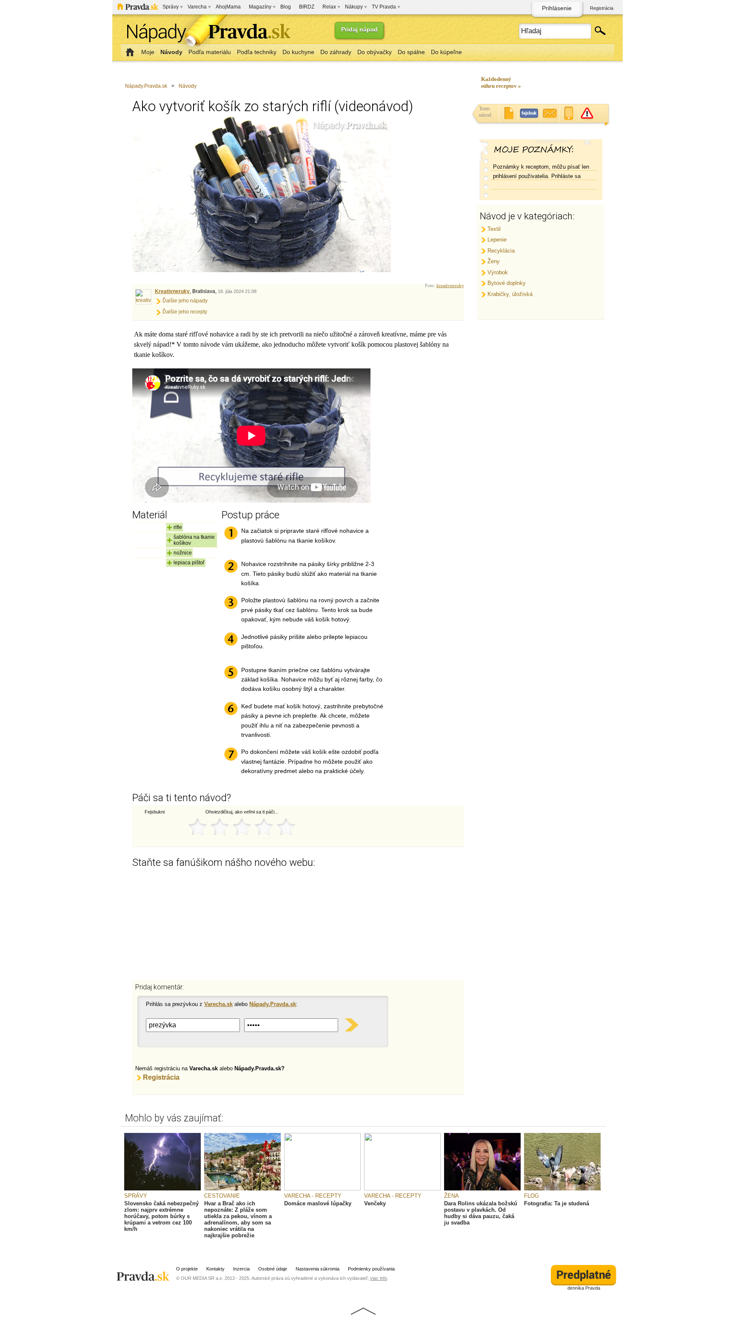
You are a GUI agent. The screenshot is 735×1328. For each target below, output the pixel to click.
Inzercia (241, 1268)
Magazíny (260, 7)
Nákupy (354, 7)
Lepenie (497, 239)
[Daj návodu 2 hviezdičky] (219, 827)
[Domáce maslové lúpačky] (322, 1189)
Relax (329, 7)
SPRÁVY (135, 1196)
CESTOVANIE (222, 1196)
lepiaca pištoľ (189, 563)
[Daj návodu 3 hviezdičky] (242, 827)
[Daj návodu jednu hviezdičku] (197, 827)
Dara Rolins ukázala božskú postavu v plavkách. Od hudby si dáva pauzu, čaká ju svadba (480, 1213)
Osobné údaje (272, 1268)
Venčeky (375, 1203)
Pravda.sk (138, 6)
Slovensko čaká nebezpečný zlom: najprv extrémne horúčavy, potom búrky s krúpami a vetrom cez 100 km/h (161, 1216)
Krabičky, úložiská (510, 294)
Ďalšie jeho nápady (185, 301)
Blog (285, 7)
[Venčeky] (402, 1189)
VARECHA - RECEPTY (313, 1196)
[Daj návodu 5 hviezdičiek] (286, 827)
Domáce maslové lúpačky (317, 1203)
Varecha (197, 7)
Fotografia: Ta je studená (556, 1203)
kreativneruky (450, 285)
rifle (178, 527)
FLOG (531, 1196)
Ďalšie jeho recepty (184, 312)
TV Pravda (384, 7)
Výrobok (497, 272)
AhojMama (228, 7)
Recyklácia (501, 250)
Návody (188, 86)
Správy (170, 7)
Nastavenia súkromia (317, 1268)
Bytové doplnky (506, 283)
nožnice (183, 553)
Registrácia (601, 8)
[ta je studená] (562, 1189)
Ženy (493, 261)
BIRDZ (306, 7)
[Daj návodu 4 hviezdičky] (264, 827)
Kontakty (215, 1268)
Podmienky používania (371, 1268)
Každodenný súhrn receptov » (501, 82)
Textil (494, 229)
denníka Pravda (583, 1288)
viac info (378, 1278)
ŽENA (451, 1196)
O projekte (187, 1268)
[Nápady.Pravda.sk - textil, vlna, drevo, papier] (206, 33)
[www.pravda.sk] (144, 1273)
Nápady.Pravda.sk (146, 86)
